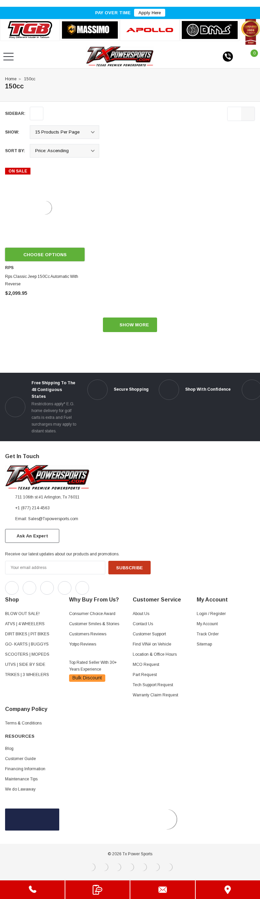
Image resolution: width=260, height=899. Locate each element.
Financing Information (25, 769)
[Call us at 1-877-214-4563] (228, 57)
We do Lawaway (20, 789)
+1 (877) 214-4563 (32, 508)
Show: (12, 132)
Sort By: (15, 150)
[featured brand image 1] (90, 30)
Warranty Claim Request (155, 695)
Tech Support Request (153, 684)
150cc (29, 79)
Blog (9, 748)
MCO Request (146, 664)
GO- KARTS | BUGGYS (27, 644)
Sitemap (204, 644)
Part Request (145, 674)
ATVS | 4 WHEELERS (25, 623)
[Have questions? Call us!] (32, 889)
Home (11, 79)
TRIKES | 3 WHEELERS (27, 674)
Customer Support (149, 634)
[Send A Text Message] (97, 889)
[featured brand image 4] (210, 30)
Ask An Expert (32, 535)
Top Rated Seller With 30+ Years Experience (93, 666)
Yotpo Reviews (82, 644)
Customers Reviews (87, 634)
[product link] (45, 207)
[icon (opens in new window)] (12, 588)
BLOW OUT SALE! (22, 613)
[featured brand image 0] (30, 30)
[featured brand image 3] (150, 30)
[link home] (120, 56)
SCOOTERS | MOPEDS (27, 654)
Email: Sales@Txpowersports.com (46, 518)
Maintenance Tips (21, 779)
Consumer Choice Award (92, 613)
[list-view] (234, 114)
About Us (141, 613)
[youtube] (112, 586)
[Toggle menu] (8, 57)
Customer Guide (20, 758)
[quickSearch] (24, 56)
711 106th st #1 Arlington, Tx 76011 (47, 497)
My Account (207, 623)
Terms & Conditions (23, 723)
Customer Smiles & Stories (94, 623)
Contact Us (143, 623)
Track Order (208, 634)
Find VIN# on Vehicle (152, 644)
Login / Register (211, 613)
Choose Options (45, 254)
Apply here (149, 12)
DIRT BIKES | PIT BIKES (27, 634)
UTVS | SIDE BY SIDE (25, 664)
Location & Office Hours (155, 654)
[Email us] (162, 889)
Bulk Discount (87, 677)
